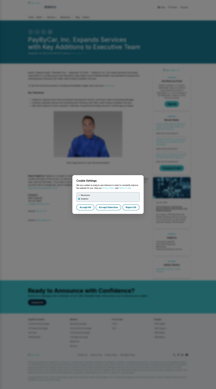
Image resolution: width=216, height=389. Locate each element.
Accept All (85, 207)
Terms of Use (125, 188)
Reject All (131, 207)
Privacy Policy (108, 188)
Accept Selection (108, 207)
